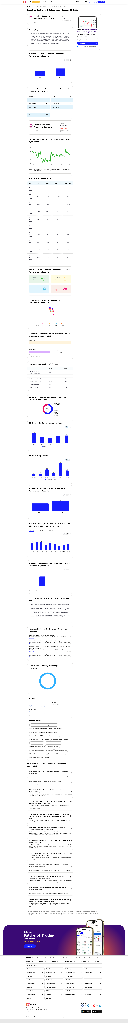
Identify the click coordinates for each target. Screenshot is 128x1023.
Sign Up (100, 1)
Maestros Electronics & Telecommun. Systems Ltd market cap (44, 735)
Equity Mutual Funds (69, 987)
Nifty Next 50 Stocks (31, 972)
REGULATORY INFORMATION (96, 1016)
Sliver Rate (48, 998)
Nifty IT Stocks (49, 976)
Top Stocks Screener (31, 994)
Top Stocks (29, 968)
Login (92, 1)
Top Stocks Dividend (50, 983)
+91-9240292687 (30, 1011)
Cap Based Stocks (88, 994)
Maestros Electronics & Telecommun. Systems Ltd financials (44, 732)
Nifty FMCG (87, 976)
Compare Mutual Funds (70, 994)
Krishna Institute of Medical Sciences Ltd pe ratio (41, 750)
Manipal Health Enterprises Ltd (35, 381)
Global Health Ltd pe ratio (53, 746)
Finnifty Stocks (30, 976)
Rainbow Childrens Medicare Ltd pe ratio (39, 757)
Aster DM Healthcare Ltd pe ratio (37, 746)
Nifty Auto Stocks (69, 976)
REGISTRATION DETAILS (78, 1016)
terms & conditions (92, 46)
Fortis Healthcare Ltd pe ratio (37, 743)
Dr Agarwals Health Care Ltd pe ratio (56, 753)
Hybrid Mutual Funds (31, 990)
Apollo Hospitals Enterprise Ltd (35, 376)
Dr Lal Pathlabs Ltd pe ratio (61, 750)
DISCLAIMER (86, 1016)
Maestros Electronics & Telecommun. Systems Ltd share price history (46, 728)
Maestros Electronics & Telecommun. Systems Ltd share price (46, 169)
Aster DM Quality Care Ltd (35, 387)
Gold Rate (29, 998)
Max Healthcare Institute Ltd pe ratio (59, 739)
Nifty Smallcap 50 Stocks (70, 972)
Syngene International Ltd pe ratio (38, 753)
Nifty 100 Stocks (68, 979)
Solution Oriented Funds (51, 990)
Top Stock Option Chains (70, 968)
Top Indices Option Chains (90, 968)
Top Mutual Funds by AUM (51, 987)
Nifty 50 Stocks (49, 979)
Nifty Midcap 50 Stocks (50, 972)
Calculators (87, 990)
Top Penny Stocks (88, 983)
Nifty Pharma (29, 979)
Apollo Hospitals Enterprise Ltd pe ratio (39, 739)
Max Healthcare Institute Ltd (35, 378)
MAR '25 (66, 665)
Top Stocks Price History (70, 983)
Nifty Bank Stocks (88, 972)
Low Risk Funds (68, 990)
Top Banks (48, 994)
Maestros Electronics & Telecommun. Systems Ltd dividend (44, 725)
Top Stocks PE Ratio (31, 983)
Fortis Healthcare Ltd (35, 384)
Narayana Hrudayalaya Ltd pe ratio (54, 743)
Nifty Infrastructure (88, 979)
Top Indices (48, 968)
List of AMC (29, 987)
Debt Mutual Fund (88, 987)
